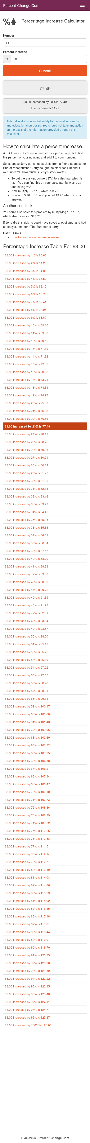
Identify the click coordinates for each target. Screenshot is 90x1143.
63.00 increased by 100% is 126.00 (28, 1025)
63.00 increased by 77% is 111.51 (27, 846)
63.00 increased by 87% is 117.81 (27, 924)
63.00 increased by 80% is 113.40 (27, 869)
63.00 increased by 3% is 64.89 (25, 271)
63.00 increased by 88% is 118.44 (27, 932)
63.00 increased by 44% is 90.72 (26, 589)
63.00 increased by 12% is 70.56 (26, 341)
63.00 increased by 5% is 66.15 (25, 286)
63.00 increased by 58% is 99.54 (26, 698)
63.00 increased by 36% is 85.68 (26, 527)
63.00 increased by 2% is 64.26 (25, 263)
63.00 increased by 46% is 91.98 (26, 605)
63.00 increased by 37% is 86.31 (26, 535)
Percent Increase (15, 52)
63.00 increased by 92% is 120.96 (27, 963)
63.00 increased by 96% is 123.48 (27, 994)
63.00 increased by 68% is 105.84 (27, 776)
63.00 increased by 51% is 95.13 (26, 644)
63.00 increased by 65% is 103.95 (27, 753)
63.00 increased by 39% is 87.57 (26, 551)
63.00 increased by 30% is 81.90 (26, 481)
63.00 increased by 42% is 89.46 (26, 574)
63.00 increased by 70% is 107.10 (27, 792)
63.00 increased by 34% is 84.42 (26, 512)
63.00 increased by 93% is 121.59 (27, 971)
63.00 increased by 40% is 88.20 (26, 558)
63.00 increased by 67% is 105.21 (27, 768)
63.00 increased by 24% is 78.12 (26, 434)
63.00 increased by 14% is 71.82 (26, 356)
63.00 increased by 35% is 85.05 (26, 519)
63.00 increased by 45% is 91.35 (26, 597)
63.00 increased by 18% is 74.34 (26, 387)
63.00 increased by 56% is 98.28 (26, 683)
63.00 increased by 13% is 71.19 (26, 348)
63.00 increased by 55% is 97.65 (26, 675)
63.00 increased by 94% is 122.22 (27, 978)
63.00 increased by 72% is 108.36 (27, 807)
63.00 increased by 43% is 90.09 (26, 582)
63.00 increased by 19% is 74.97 (26, 395)
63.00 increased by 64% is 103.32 (27, 745)
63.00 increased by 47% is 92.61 (26, 613)
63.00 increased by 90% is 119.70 (27, 947)
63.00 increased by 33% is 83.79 (26, 504)
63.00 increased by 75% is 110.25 (27, 831)
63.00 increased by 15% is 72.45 (26, 364)
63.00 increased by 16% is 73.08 (26, 372)
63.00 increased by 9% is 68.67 (25, 317)
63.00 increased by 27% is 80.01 (26, 457)
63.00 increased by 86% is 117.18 (27, 916)
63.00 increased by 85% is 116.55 (27, 908)
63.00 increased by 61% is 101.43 (27, 722)
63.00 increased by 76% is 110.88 (27, 838)
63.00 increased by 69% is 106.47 (27, 784)
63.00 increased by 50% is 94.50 (26, 636)
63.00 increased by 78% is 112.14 (27, 854)
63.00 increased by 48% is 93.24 (26, 621)
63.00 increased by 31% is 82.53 (26, 488)
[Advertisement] (45, 1080)
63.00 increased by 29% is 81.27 (26, 473)
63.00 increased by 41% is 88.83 (26, 566)
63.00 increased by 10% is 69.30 (26, 325)
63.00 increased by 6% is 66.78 (25, 294)
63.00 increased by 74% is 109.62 (27, 823)
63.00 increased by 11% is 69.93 (26, 333)
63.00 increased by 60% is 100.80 (27, 714)
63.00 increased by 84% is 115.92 (27, 901)
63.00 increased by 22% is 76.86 (26, 418)
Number (8, 35)
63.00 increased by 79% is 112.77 (27, 862)
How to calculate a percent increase (35, 237)
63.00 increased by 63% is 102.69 (27, 737)
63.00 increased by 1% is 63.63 (25, 255)
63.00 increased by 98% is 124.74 (27, 1009)
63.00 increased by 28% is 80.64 (26, 465)
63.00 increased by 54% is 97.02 (26, 667)
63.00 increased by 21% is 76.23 (26, 411)
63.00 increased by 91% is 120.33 (27, 955)
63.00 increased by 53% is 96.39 (26, 659)
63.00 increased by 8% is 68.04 (25, 310)
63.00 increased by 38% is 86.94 (26, 543)
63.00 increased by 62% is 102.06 (27, 729)
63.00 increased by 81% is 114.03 (27, 877)
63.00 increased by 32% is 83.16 (26, 496)
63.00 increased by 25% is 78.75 (26, 442)
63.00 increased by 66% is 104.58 (27, 761)
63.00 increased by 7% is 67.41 (25, 302)
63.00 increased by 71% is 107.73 (27, 799)
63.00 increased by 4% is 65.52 (25, 278)
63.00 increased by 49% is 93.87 (26, 628)
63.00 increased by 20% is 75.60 (26, 403)
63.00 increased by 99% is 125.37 (27, 1017)
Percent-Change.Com (21, 5)
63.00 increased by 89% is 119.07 (27, 939)
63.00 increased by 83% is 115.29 (27, 893)
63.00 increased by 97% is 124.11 (27, 1002)
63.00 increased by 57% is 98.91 (26, 691)
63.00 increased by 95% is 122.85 (27, 986)
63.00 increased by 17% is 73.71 (26, 379)
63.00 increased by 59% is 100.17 (27, 706)
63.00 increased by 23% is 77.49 (27, 426)
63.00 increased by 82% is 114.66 (27, 885)
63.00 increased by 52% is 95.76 (26, 652)
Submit (45, 70)
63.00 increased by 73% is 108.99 (27, 815)
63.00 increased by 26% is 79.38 (26, 449)
